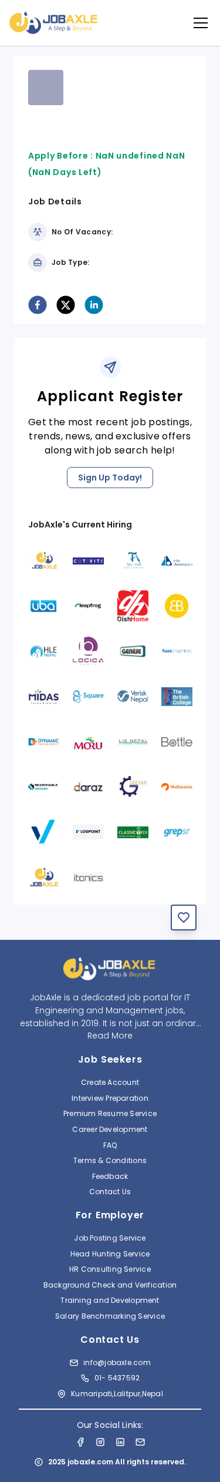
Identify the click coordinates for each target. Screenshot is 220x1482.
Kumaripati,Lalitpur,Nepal (117, 1394)
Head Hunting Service (110, 1254)
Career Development (109, 1129)
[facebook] (37, 304)
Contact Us (110, 1192)
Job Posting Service (109, 1238)
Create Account (110, 1082)
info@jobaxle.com (117, 1362)
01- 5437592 (117, 1378)
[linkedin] (93, 304)
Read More (110, 1035)
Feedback (110, 1176)
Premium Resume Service (110, 1113)
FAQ (110, 1145)
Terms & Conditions (110, 1160)
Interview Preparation (110, 1098)
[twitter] (65, 304)
